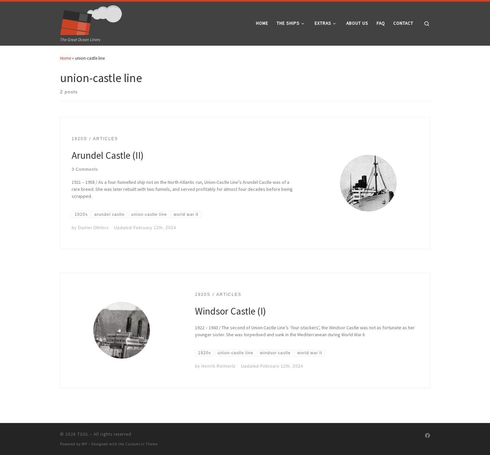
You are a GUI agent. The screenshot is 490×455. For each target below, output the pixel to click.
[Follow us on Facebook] (427, 436)
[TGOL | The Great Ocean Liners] (91, 19)
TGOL (83, 434)
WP (84, 444)
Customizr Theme (141, 444)
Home (65, 58)
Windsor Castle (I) (230, 311)
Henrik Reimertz (218, 366)
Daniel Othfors (93, 227)
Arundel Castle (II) (108, 155)
